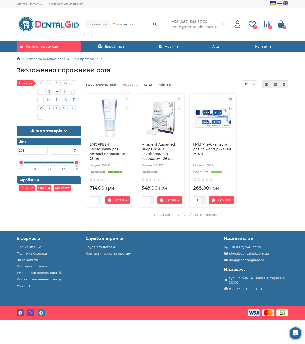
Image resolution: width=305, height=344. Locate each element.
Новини (171, 46)
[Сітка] (266, 84)
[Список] (275, 84)
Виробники (114, 46)
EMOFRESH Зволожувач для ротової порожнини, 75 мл (108, 151)
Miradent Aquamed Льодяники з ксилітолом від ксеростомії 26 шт (158, 151)
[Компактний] (284, 84)
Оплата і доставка (29, 3)
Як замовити (27, 260)
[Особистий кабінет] (237, 24)
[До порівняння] (127, 108)
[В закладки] (127, 99)
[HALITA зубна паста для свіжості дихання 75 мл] (213, 117)
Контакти (263, 46)
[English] (285, 3)
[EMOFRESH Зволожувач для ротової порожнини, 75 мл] (109, 117)
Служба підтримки (104, 238)
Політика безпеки (32, 253)
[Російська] (279, 3)
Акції (216, 46)
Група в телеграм (100, 247)
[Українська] (273, 3)
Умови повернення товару (39, 279)
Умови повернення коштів (39, 273)
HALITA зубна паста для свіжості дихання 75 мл (212, 149)
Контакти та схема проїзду (65, 3)
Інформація (28, 238)
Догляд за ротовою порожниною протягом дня (64, 59)
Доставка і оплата (32, 266)
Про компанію (29, 247)
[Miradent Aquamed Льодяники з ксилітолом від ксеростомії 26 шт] (161, 117)
